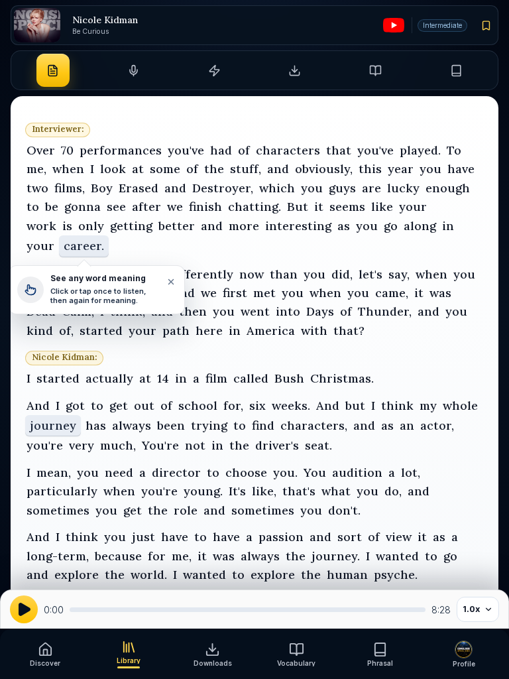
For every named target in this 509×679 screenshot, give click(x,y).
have (461, 168)
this (370, 168)
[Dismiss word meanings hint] (170, 282)
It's (237, 491)
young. (203, 491)
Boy (102, 188)
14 (163, 378)
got (75, 405)
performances (121, 150)
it (318, 206)
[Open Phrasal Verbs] (456, 70)
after (146, 206)
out (144, 405)
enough (447, 188)
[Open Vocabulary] (375, 70)
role (186, 510)
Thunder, (385, 311)
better (176, 225)
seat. (318, 445)
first (235, 292)
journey (53, 425)
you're (45, 445)
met (264, 292)
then (193, 311)
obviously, (324, 168)
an (407, 425)
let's (370, 274)
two (37, 188)
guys (342, 188)
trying (209, 425)
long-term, (58, 556)
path (176, 330)
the (214, 168)
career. (84, 245)
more (244, 225)
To (454, 150)
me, (36, 168)
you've (186, 150)
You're (160, 445)
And (38, 405)
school (197, 405)
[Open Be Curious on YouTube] (393, 25)
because (118, 556)
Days (320, 311)
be (51, 206)
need (119, 472)
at (138, 168)
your (413, 206)
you (430, 168)
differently (201, 274)
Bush (289, 378)
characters (288, 150)
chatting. (254, 206)
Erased (138, 188)
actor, (437, 425)
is (67, 225)
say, (399, 274)
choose (246, 472)
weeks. (291, 405)
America (271, 330)
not (195, 445)
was (440, 292)
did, (342, 274)
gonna (82, 206)
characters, (313, 425)
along (420, 225)
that (338, 150)
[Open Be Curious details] (37, 25)
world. (149, 574)
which (277, 188)
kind (40, 330)
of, (66, 330)
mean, (53, 472)
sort (349, 536)
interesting (298, 225)
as (343, 225)
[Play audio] (24, 609)
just (143, 536)
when (68, 168)
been (171, 425)
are (371, 188)
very (81, 445)
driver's (277, 445)
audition (357, 472)
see (116, 206)
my (428, 405)
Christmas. (342, 378)
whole (460, 405)
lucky (403, 188)
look (113, 168)
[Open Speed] (214, 70)
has (95, 425)
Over (41, 150)
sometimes (58, 510)
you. (285, 472)
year (401, 168)
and (278, 168)
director (176, 472)
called (250, 378)
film (216, 378)
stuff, (245, 168)
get (118, 405)
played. (420, 150)
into (288, 311)
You (315, 472)
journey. (335, 556)
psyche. (396, 574)
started (101, 330)
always (131, 425)
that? (349, 330)
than (284, 274)
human (347, 574)
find (263, 425)
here (209, 330)
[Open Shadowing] (133, 70)
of (244, 150)
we (175, 206)
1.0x (471, 609)
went (255, 311)
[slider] (247, 609)
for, (233, 405)
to (33, 206)
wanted (397, 556)
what (336, 491)
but (355, 405)
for (157, 556)
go (391, 225)
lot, (410, 472)
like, (264, 491)
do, (393, 491)
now (251, 274)
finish (205, 206)
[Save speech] (486, 25)
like (382, 206)
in (448, 225)
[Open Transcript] (53, 70)
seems (347, 206)
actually (109, 378)
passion (281, 536)
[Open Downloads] (294, 70)
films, (69, 188)
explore (76, 574)
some (165, 168)
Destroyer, (222, 188)
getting (131, 225)
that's (298, 491)
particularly (62, 491)
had (221, 150)
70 (67, 150)
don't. (344, 510)
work (41, 225)
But (297, 206)
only (91, 225)
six (257, 405)
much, (118, 445)
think (397, 405)
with (314, 330)
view (399, 536)
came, (391, 292)
